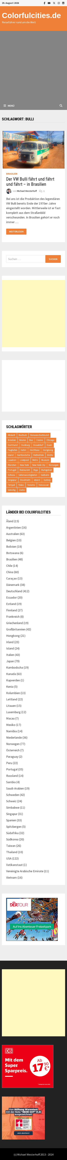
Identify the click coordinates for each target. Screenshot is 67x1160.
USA (9, 858)
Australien (12, 534)
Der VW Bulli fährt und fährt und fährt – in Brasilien (30, 182)
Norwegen (53, 465)
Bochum (23, 435)
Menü (10, 105)
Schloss (11, 475)
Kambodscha (23, 455)
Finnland (11, 610)
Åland (9, 521)
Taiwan (10, 846)
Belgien (11, 540)
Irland (10, 642)
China (9, 572)
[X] (54, 3)
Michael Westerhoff (27, 191)
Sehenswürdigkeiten (28, 475)
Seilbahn (45, 475)
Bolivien (11, 547)
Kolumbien (13, 693)
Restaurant (25, 470)
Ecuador (11, 597)
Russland (12, 776)
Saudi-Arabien (15, 788)
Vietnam (11, 877)
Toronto (31, 485)
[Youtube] (49, 3)
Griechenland (14, 623)
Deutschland (14, 591)
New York (24, 465)
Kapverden (13, 680)
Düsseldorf (38, 445)
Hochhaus (34, 450)
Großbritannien (15, 629)
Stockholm (25, 480)
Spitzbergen (13, 827)
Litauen (11, 706)
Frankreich (13, 617)
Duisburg (25, 445)
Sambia (11, 782)
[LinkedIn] (63, 3)
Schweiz (11, 801)
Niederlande (14, 737)
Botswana (12, 553)
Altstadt (11, 435)
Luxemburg (13, 712)
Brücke (22, 440)
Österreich (13, 750)
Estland (11, 604)
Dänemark (12, 585)
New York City (38, 465)
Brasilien (11, 173)
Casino (39, 440)
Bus (31, 440)
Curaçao (11, 578)
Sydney (47, 480)
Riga (36, 470)
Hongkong (48, 450)
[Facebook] (45, 3)
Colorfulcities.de (31, 15)
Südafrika (12, 833)
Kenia (9, 687)
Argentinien (13, 527)
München (12, 465)
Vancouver (44, 485)
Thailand (11, 852)
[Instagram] (59, 3)
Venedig (11, 489)
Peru (9, 763)
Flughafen (12, 450)
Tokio (21, 485)
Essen (49, 445)
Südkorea (12, 839)
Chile (9, 566)
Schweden (12, 795)
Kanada (11, 674)
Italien (10, 655)
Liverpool (24, 460)
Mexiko (10, 725)
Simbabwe (12, 807)
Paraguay (12, 757)
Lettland (11, 699)
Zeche (22, 489)
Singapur (12, 480)
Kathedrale (39, 455)
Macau (10, 718)
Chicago (50, 440)
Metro (35, 460)
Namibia (11, 731)
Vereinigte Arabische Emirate (24, 871)
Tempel (11, 485)
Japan (10, 661)
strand (37, 480)
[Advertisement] (33, 66)
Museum (45, 460)
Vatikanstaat (14, 865)
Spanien (11, 820)
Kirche (50, 455)
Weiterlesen (16, 232)
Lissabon (12, 460)
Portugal (12, 470)
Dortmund (13, 445)
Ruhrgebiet (46, 470)
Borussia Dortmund (39, 435)
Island (11, 455)
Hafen (23, 450)
